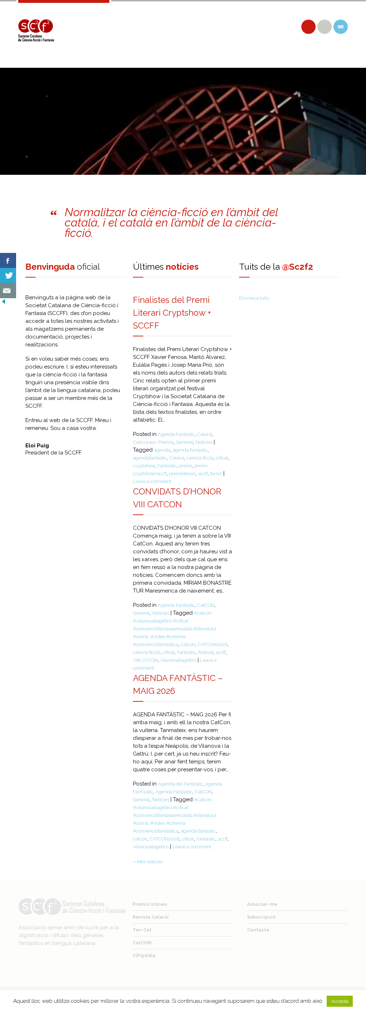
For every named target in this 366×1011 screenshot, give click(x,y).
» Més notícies (148, 861)
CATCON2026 (212, 644)
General (184, 442)
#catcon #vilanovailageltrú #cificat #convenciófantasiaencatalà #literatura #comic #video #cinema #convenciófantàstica (174, 628)
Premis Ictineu (150, 904)
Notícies (204, 442)
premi (185, 465)
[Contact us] (8, 290)
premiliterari (182, 473)
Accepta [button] (339, 1001)
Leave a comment (152, 481)
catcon (188, 644)
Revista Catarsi (151, 917)
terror (216, 473)
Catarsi (204, 434)
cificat (222, 458)
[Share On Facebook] (8, 260)
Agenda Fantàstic (176, 434)
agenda (162, 450)
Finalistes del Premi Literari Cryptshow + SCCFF (172, 313)
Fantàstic (167, 465)
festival (205, 652)
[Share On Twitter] (8, 275)
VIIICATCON (145, 660)
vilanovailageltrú (178, 660)
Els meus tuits (254, 298)
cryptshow (144, 465)
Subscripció (261, 917)
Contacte (258, 930)
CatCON (205, 605)
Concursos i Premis (153, 442)
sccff (203, 473)
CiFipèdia (144, 955)
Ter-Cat (142, 930)
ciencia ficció (200, 458)
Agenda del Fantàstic (180, 784)
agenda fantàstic (190, 450)
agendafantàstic (150, 458)
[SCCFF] (36, 30)
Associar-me (262, 904)
